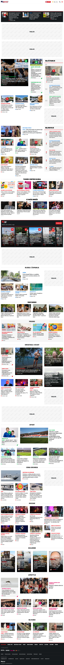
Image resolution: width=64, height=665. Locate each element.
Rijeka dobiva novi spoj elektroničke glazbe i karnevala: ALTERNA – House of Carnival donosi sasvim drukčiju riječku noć (7, 539)
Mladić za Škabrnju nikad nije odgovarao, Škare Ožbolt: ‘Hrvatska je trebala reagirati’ (36, 392)
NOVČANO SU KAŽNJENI (28, 472)
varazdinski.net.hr (11, 658)
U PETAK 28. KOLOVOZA (20, 533)
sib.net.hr (16, 658)
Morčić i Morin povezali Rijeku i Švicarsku (21, 295)
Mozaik (32, 503)
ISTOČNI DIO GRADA (19, 103)
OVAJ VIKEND (52, 430)
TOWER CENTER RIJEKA (54, 190)
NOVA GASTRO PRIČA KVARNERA (34, 104)
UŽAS (2, 491)
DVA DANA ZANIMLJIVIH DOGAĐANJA (7, 333)
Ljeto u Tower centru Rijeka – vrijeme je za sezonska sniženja (8, 193)
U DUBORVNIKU (52, 632)
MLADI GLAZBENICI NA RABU (7, 514)
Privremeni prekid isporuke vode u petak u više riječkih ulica (21, 106)
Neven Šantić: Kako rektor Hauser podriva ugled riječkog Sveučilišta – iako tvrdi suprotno (55, 563)
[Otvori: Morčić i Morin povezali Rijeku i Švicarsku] (21, 287)
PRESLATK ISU (18, 147)
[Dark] (57, 2)
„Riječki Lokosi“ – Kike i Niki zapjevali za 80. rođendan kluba (21, 150)
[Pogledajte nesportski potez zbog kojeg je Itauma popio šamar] (24, 205)
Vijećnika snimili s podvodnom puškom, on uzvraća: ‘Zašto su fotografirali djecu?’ (28, 370)
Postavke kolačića (7, 654)
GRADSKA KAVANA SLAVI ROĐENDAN (54, 583)
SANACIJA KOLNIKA (21, 234)
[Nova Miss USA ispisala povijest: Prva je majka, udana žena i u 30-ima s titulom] (56, 205)
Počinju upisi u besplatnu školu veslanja (36, 294)
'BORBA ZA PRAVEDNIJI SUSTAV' (55, 131)
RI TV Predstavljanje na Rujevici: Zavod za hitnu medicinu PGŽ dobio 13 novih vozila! (35, 239)
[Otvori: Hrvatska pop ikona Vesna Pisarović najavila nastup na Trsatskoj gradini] (21, 528)
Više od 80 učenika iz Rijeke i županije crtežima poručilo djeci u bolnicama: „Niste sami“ (7, 168)
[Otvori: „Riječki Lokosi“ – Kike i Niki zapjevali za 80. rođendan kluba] (21, 142)
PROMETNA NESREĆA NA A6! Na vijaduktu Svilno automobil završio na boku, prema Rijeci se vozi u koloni (36, 495)
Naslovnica (3, 644)
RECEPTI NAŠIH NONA (37, 608)
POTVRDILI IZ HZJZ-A (6, 588)
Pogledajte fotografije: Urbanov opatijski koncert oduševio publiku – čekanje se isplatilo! (20, 518)
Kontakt (40, 654)
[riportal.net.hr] (3, 661)
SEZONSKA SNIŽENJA (52, 332)
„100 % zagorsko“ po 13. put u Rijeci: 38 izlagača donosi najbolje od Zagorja (6, 150)
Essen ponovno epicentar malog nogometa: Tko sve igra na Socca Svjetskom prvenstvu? (39, 212)
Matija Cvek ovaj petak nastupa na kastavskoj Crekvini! (56, 528)
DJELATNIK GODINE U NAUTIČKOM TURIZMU (49, 233)
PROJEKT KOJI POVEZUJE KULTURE (20, 292)
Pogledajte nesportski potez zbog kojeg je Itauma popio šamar (24, 212)
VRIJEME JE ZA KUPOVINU (6, 190)
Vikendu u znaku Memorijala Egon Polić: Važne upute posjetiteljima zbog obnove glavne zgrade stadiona (55, 435)
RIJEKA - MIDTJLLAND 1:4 (35, 67)
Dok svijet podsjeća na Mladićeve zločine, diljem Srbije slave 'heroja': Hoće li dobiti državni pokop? (7, 212)
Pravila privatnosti (15, 654)
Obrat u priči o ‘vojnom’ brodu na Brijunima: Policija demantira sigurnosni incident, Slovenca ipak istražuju (53, 381)
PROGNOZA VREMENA (5, 103)
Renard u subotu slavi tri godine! (56, 586)
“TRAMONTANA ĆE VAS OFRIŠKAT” (51, 518)
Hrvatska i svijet (12, 20)
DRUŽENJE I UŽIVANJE (5, 291)
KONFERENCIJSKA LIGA (36, 82)
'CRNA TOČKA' (33, 491)
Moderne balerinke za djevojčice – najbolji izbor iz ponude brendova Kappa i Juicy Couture (24, 335)
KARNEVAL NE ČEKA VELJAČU (5, 534)
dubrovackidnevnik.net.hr (35, 658)
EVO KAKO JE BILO (27, 128)
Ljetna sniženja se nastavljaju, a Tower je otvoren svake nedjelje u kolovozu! (54, 335)
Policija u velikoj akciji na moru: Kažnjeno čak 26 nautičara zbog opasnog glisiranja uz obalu (31, 475)
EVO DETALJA (36, 457)
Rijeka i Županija (32, 268)
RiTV (4, 244)
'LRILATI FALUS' (4, 632)
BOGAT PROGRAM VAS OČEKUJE (8, 608)
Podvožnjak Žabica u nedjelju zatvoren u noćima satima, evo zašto (31, 276)
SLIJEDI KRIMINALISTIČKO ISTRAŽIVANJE (51, 375)
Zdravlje (4, 595)
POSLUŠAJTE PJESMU (55, 533)
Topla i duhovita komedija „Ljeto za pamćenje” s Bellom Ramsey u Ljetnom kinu (7, 315)
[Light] (53, 2)
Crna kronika (32, 467)
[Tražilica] (60, 2)
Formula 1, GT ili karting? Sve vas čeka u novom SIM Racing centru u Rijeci (39, 193)
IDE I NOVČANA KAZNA (20, 491)
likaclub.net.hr (47, 658)
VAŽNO (24, 272)
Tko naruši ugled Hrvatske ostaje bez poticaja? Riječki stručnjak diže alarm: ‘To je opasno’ (21, 391)
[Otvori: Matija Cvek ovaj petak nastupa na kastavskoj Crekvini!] (47, 527)
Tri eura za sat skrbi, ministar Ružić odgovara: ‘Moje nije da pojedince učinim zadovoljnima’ (6, 391)
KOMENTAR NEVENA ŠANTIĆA (6, 559)
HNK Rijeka (34, 77)
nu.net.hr (42, 658)
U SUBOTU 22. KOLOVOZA (35, 533)
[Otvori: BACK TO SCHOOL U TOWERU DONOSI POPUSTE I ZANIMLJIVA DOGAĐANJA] (9, 327)
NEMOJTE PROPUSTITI (56, 525)
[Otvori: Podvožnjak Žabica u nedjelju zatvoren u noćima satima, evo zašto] (11, 276)
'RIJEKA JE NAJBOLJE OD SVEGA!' (9, 76)
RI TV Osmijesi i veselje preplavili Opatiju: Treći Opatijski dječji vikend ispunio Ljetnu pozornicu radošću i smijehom (8, 238)
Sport (17, 153)
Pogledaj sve (59, 223)
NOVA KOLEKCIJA (21, 332)
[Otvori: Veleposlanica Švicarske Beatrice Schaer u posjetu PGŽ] (36, 160)
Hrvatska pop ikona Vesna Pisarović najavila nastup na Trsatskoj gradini (21, 537)
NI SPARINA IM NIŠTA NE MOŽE (54, 85)
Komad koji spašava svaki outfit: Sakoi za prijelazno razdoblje (55, 193)
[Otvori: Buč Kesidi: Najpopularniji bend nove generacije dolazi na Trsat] (36, 509)
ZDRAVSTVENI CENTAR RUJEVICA (35, 233)
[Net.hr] (3, 650)
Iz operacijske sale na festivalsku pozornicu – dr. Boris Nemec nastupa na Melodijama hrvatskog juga (57, 536)
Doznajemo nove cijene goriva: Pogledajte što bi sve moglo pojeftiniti (7, 372)
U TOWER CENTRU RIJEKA (38, 190)
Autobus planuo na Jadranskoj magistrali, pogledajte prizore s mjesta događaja (53, 79)
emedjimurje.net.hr (4, 658)
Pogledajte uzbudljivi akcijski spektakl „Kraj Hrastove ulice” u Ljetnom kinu (39, 315)
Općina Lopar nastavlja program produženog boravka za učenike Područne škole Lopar (54, 315)
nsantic (22, 569)
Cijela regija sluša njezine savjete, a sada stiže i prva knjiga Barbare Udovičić (23, 611)
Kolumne (32, 548)
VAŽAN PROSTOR (19, 165)
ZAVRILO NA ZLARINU (20, 368)
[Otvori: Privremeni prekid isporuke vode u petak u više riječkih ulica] (21, 98)
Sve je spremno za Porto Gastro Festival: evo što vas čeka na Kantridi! (36, 108)
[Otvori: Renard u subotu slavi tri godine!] (34, 585)
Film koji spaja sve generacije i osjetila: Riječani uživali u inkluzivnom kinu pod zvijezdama (32, 131)
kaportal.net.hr (22, 658)
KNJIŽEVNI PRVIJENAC (22, 608)
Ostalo (3, 172)
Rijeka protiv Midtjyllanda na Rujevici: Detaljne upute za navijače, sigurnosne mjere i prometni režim (39, 460)
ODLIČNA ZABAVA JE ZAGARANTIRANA (53, 609)
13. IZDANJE (3, 147)
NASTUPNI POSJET (34, 165)
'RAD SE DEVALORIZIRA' (6, 387)
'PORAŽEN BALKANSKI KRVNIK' (35, 388)
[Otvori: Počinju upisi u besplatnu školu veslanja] (36, 287)
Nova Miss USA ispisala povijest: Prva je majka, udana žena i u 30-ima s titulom (54, 212)
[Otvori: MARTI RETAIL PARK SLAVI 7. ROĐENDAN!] (40, 327)
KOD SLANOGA (48, 76)
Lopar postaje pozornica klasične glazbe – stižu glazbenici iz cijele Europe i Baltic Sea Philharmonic (7, 518)
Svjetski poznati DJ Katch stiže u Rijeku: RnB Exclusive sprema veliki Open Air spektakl (56, 612)
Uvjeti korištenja (29, 654)
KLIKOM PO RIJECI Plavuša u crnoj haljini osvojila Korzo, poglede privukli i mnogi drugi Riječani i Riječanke (35, 15)
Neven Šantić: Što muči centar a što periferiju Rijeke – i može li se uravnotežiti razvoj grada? (40, 564)
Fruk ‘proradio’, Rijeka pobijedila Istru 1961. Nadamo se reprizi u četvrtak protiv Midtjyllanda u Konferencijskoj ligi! (56, 459)
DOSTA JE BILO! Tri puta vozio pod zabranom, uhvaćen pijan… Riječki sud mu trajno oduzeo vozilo (21, 495)
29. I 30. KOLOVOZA (37, 332)
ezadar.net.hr (28, 658)
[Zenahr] (12, 650)
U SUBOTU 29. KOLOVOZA (35, 514)
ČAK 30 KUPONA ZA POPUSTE (23, 190)
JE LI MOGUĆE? (36, 632)
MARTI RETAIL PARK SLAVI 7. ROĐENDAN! (38, 334)
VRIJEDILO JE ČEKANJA (20, 514)
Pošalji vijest (36, 654)
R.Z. (3, 569)
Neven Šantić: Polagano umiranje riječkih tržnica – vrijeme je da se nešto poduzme (8, 565)
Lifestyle (32, 575)
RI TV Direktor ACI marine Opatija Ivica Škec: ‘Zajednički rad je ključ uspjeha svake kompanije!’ (49, 239)
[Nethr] (18, 650)
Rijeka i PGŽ (32, 19)
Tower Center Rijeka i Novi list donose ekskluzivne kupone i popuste (23, 193)
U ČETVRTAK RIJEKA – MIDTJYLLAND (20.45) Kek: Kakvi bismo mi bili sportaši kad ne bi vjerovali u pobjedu (8, 460)
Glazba (17, 523)
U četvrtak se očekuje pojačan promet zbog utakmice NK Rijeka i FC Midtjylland (23, 460)
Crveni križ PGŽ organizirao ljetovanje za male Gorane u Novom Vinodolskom (7, 295)
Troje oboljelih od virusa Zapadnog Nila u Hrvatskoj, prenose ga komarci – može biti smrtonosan (9, 592)
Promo (3, 196)
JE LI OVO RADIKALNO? (20, 387)
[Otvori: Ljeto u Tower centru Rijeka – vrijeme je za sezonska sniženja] (8, 185)
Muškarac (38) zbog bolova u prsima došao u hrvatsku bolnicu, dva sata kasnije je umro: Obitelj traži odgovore (56, 15)
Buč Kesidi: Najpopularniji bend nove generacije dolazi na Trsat (36, 518)
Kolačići (2, 654)
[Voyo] (7, 650)
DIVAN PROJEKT (4, 165)
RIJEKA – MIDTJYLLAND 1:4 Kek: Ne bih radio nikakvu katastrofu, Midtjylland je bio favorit (36, 87)
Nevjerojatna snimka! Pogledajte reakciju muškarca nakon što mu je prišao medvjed (39, 635)
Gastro (35, 615)
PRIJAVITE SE (33, 291)
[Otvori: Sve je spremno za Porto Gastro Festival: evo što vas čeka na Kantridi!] (36, 98)
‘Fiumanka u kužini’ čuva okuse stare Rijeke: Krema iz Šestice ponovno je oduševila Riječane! (40, 611)
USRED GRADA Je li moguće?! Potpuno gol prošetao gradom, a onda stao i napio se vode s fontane (55, 636)
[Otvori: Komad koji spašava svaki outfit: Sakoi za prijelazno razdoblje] (56, 185)
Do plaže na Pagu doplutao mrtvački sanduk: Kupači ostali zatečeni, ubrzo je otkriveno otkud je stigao (23, 635)
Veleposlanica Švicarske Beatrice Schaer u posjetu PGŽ (36, 168)
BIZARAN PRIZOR (20, 632)
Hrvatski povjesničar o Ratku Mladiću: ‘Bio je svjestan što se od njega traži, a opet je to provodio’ (53, 361)
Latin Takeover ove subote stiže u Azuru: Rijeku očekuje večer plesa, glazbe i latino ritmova (8, 611)
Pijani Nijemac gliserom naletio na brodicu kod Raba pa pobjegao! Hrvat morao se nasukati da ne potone (7, 495)
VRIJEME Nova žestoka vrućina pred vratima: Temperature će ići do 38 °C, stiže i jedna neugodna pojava (7, 107)
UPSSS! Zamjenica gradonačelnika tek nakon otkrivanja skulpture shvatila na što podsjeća (7, 635)
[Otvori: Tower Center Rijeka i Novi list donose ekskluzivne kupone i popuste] (24, 185)
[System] (55, 2)
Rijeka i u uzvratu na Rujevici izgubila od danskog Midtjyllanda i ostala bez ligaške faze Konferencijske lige (36, 73)
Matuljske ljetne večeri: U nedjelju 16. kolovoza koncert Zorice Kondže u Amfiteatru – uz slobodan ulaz (53, 521)
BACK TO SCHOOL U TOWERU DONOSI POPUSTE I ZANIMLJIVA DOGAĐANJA (8, 336)
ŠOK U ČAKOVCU (52, 150)
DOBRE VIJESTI (5, 368)
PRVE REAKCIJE (49, 357)
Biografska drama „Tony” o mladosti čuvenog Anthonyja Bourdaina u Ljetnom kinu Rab (24, 315)
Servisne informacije (22, 654)
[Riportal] (4, 2)
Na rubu (32, 620)
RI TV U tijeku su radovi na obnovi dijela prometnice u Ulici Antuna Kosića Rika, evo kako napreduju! (21, 239)
